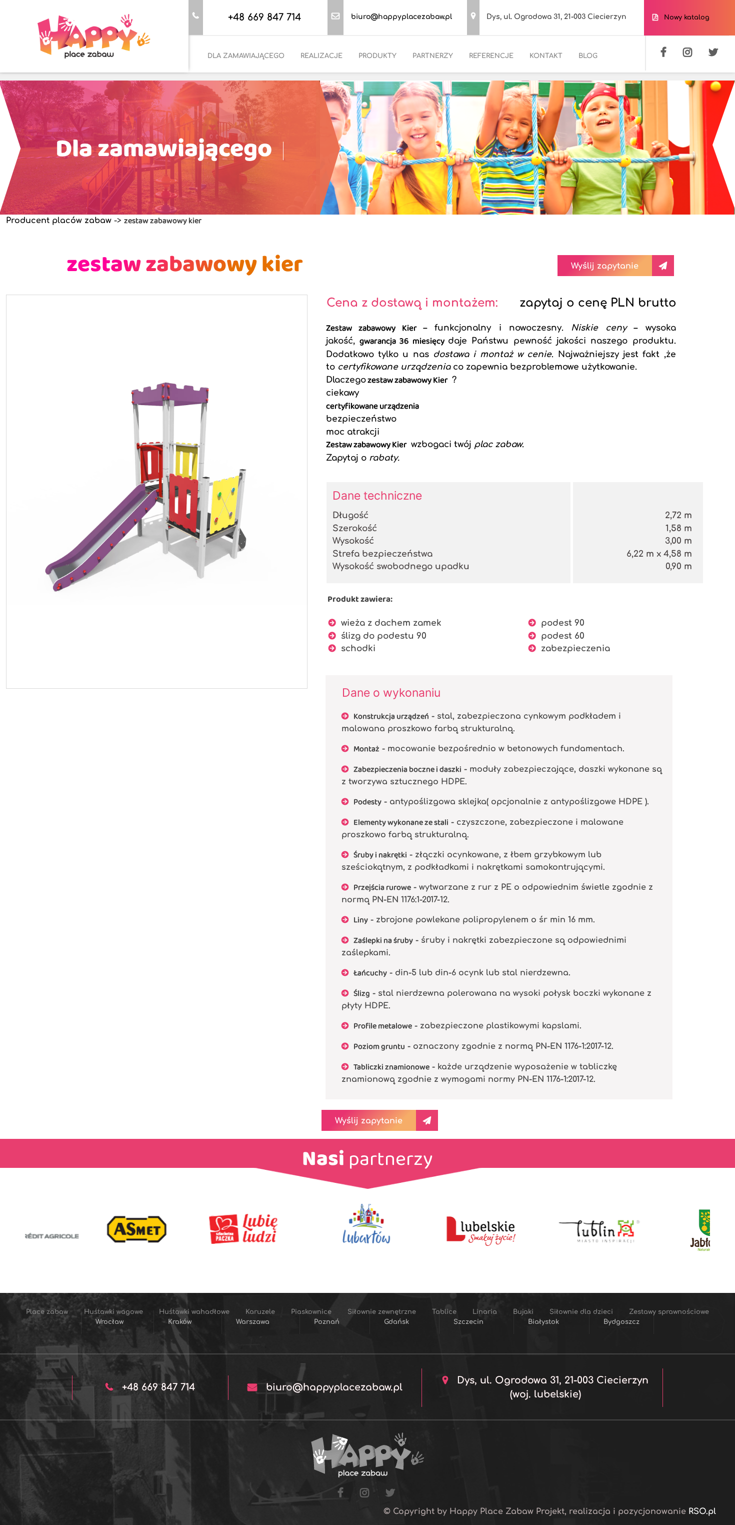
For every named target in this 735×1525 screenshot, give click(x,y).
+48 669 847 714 (264, 17)
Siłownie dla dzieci (240, 105)
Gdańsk (396, 1321)
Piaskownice (456, 78)
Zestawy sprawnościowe (328, 105)
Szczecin (469, 1321)
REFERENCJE (491, 56)
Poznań (327, 1321)
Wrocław (110, 1321)
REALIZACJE (321, 56)
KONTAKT (546, 56)
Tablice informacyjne (578, 105)
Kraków (180, 1321)
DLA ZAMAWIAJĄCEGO (246, 56)
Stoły (517, 105)
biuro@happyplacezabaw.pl (401, 17)
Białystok (543, 1321)
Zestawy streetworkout (421, 105)
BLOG (588, 56)
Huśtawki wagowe (259, 78)
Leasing (91, 78)
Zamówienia (41, 78)
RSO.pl (702, 1511)
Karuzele (405, 78)
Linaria (630, 78)
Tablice (590, 78)
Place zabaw (193, 78)
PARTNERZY (432, 56)
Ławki (483, 105)
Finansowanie (144, 78)
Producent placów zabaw (59, 220)
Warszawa (253, 1321)
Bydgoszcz (622, 1321)
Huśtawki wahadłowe (339, 78)
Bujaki (182, 105)
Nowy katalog (685, 17)
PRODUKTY (377, 56)
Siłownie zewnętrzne (527, 78)
